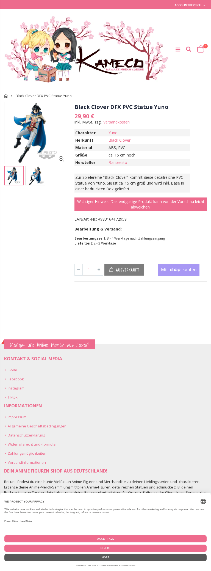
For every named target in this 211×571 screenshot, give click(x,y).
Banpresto (118, 162)
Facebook (16, 379)
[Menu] (178, 49)
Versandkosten (116, 122)
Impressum (17, 416)
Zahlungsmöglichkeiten (27, 453)
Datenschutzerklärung (26, 435)
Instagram (16, 388)
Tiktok (13, 397)
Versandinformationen (27, 462)
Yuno (113, 132)
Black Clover (120, 140)
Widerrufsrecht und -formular (32, 444)
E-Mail (13, 369)
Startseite (6, 96)
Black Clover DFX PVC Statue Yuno (121, 107)
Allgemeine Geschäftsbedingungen (37, 426)
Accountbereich (187, 5)
